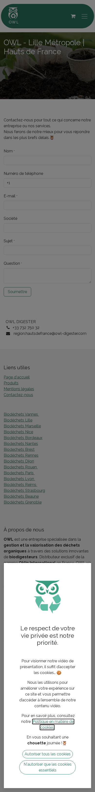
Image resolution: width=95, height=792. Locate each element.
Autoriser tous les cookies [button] (48, 754)
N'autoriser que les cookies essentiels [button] (48, 767)
